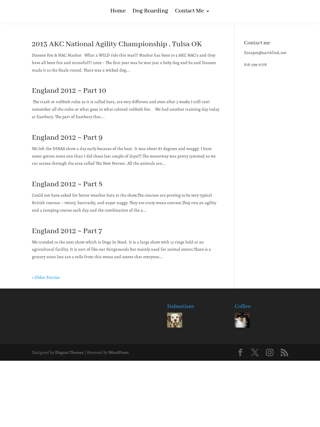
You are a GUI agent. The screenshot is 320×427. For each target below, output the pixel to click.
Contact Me (189, 12)
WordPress (118, 352)
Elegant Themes (69, 352)
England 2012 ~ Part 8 (67, 184)
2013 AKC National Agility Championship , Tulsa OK (117, 44)
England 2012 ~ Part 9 (67, 138)
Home (118, 12)
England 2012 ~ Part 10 (69, 91)
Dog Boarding (150, 12)
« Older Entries (46, 277)
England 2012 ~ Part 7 (67, 231)
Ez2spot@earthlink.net (265, 53)
